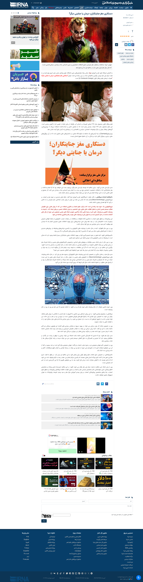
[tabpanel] (24, 30)
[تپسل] (49, 436)
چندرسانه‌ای (58, 8)
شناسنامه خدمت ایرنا (127, 554)
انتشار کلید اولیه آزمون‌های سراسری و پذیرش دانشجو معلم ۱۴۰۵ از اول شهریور (25, 127)
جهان (105, 8)
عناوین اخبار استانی (102, 545)
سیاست (121, 8)
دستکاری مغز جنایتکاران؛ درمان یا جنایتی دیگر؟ (90, 14)
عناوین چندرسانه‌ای (102, 554)
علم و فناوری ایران (127, 25)
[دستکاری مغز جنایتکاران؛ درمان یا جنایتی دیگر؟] (76, 40)
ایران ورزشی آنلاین (50, 551)
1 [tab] (18, 13)
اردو (28, 556)
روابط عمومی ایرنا (128, 551)
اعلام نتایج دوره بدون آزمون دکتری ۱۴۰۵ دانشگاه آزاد (24, 137)
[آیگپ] (76, 573)
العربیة (27, 542)
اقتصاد (116, 8)
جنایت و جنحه (129, 53)
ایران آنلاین (52, 545)
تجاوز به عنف (130, 59)
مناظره (122, 59)
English (26, 539)
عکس (64, 8)
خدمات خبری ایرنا (128, 568)
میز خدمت (130, 562)
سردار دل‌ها (78, 539)
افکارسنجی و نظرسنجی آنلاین (73, 537)
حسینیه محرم (77, 556)
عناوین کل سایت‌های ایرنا (100, 542)
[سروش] (70, 573)
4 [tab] (11, 13)
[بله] (79, 573)
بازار (46, 8)
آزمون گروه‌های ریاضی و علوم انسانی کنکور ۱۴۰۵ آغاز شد (23, 105)
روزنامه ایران (51, 539)
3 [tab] (13, 13)
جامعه (101, 8)
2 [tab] (16, 13)
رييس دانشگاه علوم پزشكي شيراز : (92, 396)
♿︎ (138, 577)
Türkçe (26, 548)
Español (26, 551)
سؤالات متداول (129, 545)
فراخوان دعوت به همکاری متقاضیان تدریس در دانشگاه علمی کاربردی (25, 111)
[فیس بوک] (63, 573)
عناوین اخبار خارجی (101, 548)
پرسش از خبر (77, 548)
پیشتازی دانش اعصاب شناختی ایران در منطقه (88, 416)
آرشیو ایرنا (130, 542)
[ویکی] (54, 573)
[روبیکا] (85, 573)
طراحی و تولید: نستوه (124, 579)
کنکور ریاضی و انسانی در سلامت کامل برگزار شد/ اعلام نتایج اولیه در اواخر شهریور (25, 132)
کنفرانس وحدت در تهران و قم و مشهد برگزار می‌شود (25, 38)
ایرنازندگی (52, 537)
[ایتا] (73, 573)
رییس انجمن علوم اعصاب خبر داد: (92, 414)
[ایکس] (88, 573)
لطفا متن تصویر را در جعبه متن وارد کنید (122, 515)
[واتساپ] (51, 573)
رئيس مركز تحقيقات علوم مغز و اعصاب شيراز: (90, 405)
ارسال (44, 521)
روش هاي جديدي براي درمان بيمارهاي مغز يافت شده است (85, 407)
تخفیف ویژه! (63, 451)
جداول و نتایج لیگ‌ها (75, 554)
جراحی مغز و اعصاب (128, 62)
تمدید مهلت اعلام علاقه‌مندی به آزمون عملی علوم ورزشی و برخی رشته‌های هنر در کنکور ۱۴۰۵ (25, 116)
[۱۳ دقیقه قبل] (24, 25)
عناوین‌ (127, 8)
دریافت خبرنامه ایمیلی (127, 565)
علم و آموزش (129, 22)
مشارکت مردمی (128, 559)
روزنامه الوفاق (51, 542)
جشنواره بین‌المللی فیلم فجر (73, 542)
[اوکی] (57, 573)
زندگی (41, 8)
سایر (37, 8)
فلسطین (76, 8)
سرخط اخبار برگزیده (101, 539)
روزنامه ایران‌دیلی (50, 548)
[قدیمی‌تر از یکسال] (106, 398)
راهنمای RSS (129, 548)
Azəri (27, 545)
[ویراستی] (67, 573)
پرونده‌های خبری (102, 537)
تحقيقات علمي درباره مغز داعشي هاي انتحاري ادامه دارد (86, 398)
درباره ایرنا (130, 537)
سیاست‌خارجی (89, 8)
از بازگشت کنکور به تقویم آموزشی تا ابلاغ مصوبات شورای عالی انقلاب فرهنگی (24, 122)
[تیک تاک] (60, 573)
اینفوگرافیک (78, 551)
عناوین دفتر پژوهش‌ (101, 551)
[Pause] (79, 452)
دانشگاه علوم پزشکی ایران (126, 56)
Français (26, 559)
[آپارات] (82, 573)
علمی (81, 8)
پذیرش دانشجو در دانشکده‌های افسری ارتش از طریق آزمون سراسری (25, 100)
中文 (27, 537)
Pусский (26, 554)
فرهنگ (96, 8)
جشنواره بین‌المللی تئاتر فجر (73, 559)
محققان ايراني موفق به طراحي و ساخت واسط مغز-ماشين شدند (84, 423)
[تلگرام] (91, 573)
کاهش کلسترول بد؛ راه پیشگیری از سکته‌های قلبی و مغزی (24, 89)
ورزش (110, 8)
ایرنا (117, 3)
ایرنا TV (50, 8)
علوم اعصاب (120, 53)
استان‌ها (70, 8)
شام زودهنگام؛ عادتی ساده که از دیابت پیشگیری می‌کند (25, 95)
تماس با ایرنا (129, 539)
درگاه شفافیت (129, 556)
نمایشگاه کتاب (77, 545)
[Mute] (82, 452)
